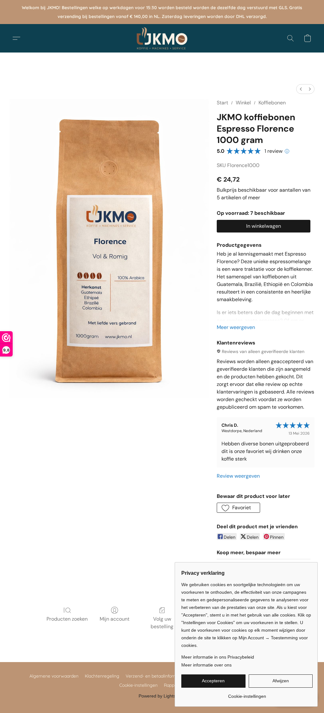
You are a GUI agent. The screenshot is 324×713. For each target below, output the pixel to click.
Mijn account (114, 619)
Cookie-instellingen (138, 685)
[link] (247, 694)
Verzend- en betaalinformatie (155, 676)
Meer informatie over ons (206, 664)
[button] (162, 38)
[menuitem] (300, 89)
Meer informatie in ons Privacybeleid (217, 657)
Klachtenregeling (102, 676)
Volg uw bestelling (162, 623)
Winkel (243, 102)
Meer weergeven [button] (236, 327)
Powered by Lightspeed (162, 695)
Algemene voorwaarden (53, 676)
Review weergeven (238, 476)
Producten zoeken (67, 619)
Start (222, 102)
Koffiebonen (272, 102)
